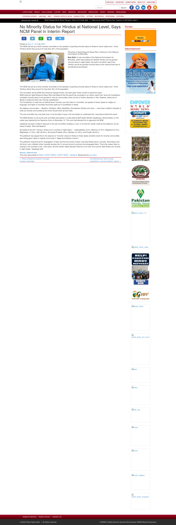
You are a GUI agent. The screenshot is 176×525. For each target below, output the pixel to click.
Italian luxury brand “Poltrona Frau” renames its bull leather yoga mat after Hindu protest (112, 20)
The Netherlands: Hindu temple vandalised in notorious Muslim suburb (105, 160)
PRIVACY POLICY (44, 517)
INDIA (64, 12)
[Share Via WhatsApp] (40, 38)
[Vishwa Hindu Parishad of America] (140, 175)
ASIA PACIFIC (82, 12)
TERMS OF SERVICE (30, 517)
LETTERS (89, 16)
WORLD (37, 12)
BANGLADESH (121, 12)
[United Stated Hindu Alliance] (140, 395)
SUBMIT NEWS (131, 2)
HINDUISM (42, 16)
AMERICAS (72, 12)
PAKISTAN (110, 12)
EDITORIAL (120, 16)
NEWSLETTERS (79, 16)
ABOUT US (141, 2)
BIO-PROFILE (99, 16)
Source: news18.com (28, 152)
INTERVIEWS (110, 16)
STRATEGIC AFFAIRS (30, 16)
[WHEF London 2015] (140, 226)
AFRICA (102, 12)
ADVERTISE (120, 2)
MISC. (50, 16)
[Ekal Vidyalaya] (140, 375)
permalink (93, 155)
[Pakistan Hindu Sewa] (140, 198)
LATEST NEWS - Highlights (67, 155)
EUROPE (57, 12)
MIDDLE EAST (93, 12)
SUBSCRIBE (151, 2)
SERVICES (110, 2)
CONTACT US (56, 517)
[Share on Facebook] (24, 38)
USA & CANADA (47, 12)
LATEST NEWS (27, 12)
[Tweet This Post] (32, 38)
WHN (43, 44)
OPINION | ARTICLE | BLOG (63, 16)
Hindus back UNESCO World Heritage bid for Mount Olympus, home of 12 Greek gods (49, 20)
